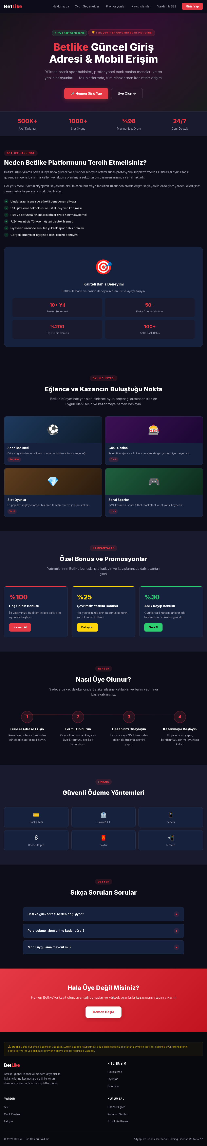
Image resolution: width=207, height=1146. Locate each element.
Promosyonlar (116, 6)
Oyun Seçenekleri (87, 6)
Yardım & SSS (166, 6)
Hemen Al (20, 627)
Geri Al (153, 627)
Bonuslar (113, 1086)
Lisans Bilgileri (117, 1107)
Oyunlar (113, 1079)
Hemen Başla (103, 1012)
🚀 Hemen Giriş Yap (86, 93)
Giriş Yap (192, 6)
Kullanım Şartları (118, 1114)
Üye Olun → (127, 93)
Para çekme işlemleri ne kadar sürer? (102, 931)
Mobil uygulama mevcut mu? (102, 947)
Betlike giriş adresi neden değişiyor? (102, 914)
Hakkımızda (61, 6)
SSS (7, 1107)
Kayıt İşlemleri (141, 6)
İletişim (8, 1121)
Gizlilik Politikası (118, 1121)
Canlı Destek (12, 1114)
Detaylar (87, 627)
